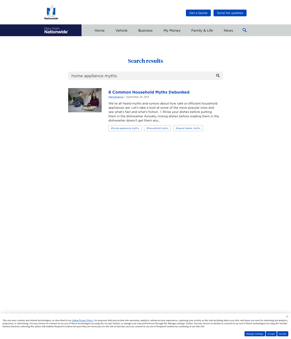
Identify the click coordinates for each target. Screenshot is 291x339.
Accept (271, 333)
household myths (158, 128)
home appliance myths (126, 128)
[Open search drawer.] (245, 30)
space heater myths (188, 128)
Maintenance (115, 97)
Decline (282, 333)
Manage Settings (254, 333)
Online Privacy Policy (82, 320)
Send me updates (230, 13)
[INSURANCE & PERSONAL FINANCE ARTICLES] (56, 30)
